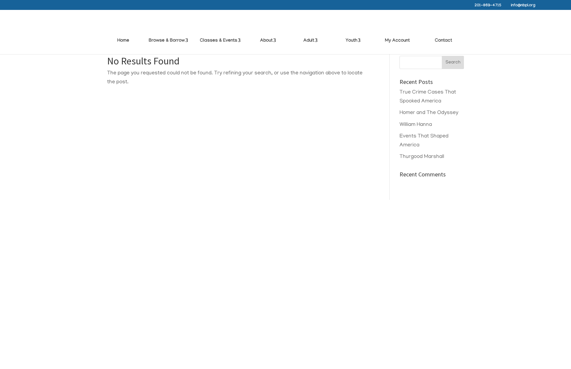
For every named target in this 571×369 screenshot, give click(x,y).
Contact (443, 41)
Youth (351, 41)
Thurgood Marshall (422, 157)
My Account (397, 41)
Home (123, 41)
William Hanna (416, 125)
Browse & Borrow (167, 41)
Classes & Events (218, 41)
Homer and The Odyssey (429, 113)
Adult (308, 41)
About (266, 41)
